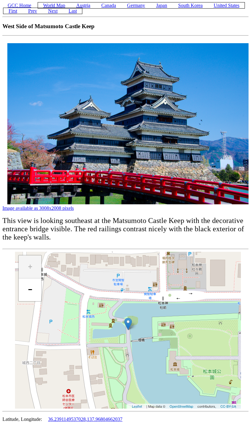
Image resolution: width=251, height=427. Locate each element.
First (13, 10)
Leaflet (137, 406)
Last (73, 10)
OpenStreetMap (181, 406)
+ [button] (30, 266)
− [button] (30, 289)
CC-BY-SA (228, 406)
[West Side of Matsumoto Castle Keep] (128, 324)
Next (53, 10)
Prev (32, 10)
